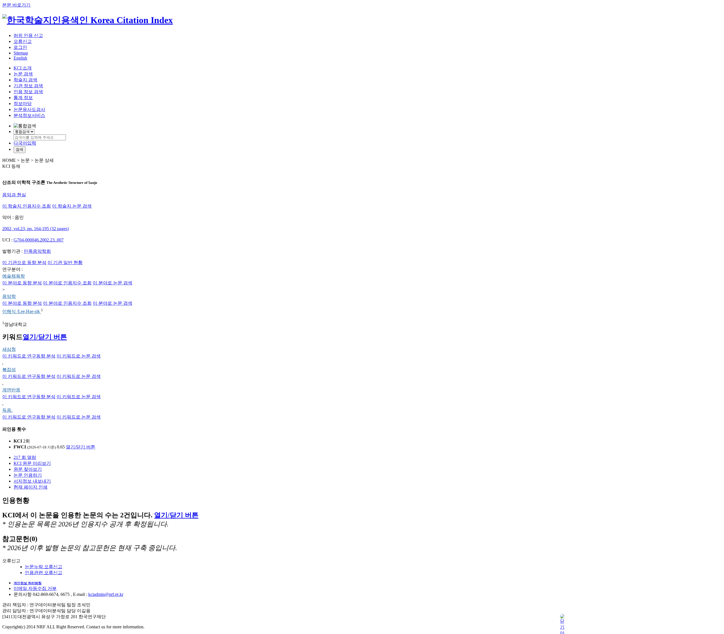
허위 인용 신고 (28, 35)
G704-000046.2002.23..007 (39, 240)
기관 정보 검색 (28, 85)
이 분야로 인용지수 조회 (67, 282)
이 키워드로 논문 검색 (79, 356)
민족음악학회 (37, 251)
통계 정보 (23, 97)
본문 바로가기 (16, 5)
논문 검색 (23, 73)
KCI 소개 (23, 68)
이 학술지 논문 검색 (72, 206)
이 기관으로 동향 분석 (24, 262)
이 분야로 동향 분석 (22, 282)
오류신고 (23, 41)
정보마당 (23, 103)
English (20, 58)
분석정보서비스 (29, 115)
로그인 (20, 47)
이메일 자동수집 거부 (35, 588)
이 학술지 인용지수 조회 (26, 206)
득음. (7, 410)
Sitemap (21, 53)
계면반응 (11, 389)
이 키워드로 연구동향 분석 (28, 356)
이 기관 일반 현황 (65, 262)
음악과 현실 (14, 194)
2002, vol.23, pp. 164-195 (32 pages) (35, 228)
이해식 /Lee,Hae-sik (21, 311)
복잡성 (9, 369)
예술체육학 (13, 276)
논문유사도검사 (29, 109)
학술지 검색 (25, 79)
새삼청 (9, 349)
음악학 (9, 296)
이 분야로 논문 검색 (112, 282)
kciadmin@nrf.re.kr (105, 594)
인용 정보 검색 (28, 91)
